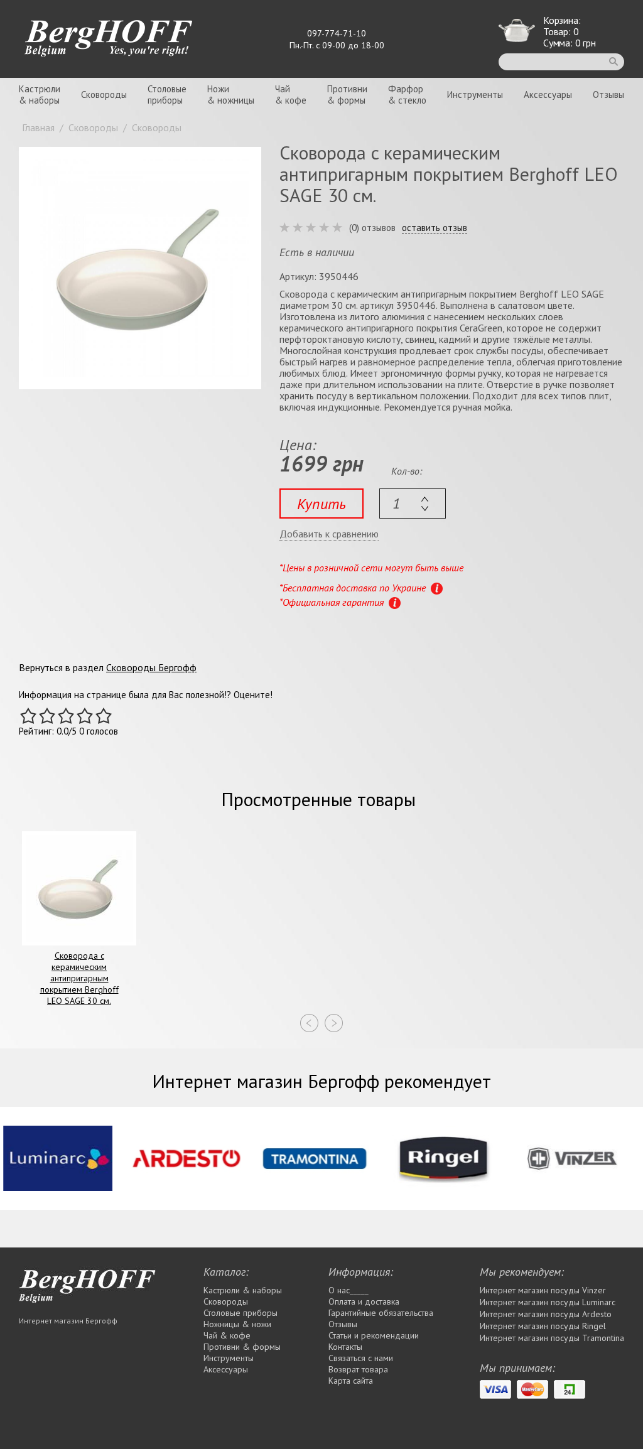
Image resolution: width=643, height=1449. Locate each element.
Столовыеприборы (167, 94)
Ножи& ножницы (230, 94)
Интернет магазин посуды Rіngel (543, 1326)
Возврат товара (358, 1369)
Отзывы (608, 94)
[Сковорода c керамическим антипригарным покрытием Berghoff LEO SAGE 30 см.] (140, 268)
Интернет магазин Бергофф (68, 1320)
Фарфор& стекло (407, 94)
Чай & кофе (227, 1335)
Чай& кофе (290, 94)
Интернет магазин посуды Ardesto (546, 1314)
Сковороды (104, 94)
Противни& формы (347, 94)
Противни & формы (242, 1346)
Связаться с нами (360, 1358)
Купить (321, 504)
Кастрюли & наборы (242, 1290)
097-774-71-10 (336, 33)
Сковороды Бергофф (151, 667)
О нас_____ (348, 1290)
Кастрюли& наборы (39, 94)
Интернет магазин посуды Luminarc (547, 1302)
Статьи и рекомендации (373, 1335)
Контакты (345, 1346)
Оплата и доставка (363, 1301)
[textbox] (412, 503)
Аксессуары (548, 94)
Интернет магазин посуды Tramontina (552, 1338)
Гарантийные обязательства (380, 1312)
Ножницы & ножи (237, 1324)
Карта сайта (350, 1380)
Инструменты (475, 94)
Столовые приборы (240, 1312)
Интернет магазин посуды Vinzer (543, 1290)
